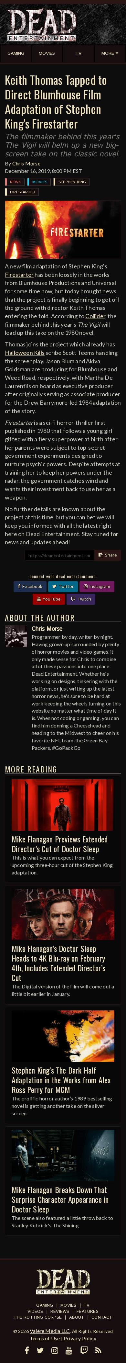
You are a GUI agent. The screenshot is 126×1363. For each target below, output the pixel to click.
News (15, 182)
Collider (95, 316)
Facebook (31, 586)
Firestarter (22, 192)
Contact (101, 1317)
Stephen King (72, 182)
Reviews (59, 1312)
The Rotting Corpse (38, 1317)
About (76, 1317)
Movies (39, 182)
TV (86, 1305)
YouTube (51, 599)
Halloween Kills (25, 352)
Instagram (99, 586)
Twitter (65, 586)
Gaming (44, 1305)
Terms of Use (45, 1338)
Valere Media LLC (50, 1331)
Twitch (83, 599)
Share (110, 555)
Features (88, 1312)
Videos (35, 1312)
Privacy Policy (80, 1338)
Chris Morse (26, 163)
